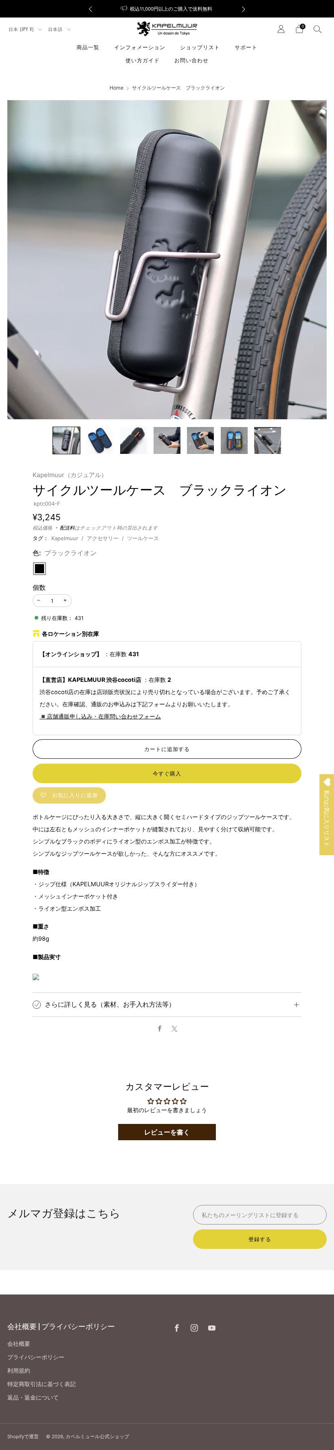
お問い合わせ (191, 60)
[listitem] (167, 9)
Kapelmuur (64, 538)
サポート (246, 47)
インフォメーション (139, 47)
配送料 (67, 528)
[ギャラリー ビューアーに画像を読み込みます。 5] (200, 440)
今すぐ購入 (167, 773)
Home (116, 88)
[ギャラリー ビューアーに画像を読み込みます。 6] (234, 440)
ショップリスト (200, 47)
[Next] (243, 8)
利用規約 (18, 1370)
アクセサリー (103, 538)
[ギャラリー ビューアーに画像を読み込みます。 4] (167, 440)
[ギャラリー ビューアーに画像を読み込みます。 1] (66, 440)
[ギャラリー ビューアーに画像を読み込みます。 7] (267, 440)
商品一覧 (88, 47)
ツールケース (143, 538)
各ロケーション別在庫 (70, 633)
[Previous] (90, 8)
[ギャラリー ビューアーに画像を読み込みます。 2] (100, 440)
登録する (259, 1239)
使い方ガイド (142, 60)
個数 (39, 587)
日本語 (56, 29)
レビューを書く (167, 1132)
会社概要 (18, 1343)
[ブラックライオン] (39, 568)
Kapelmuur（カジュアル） (70, 475)
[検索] (318, 29)
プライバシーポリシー (35, 1357)
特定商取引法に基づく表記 (41, 1383)
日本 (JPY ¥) (22, 29)
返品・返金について (33, 1397)
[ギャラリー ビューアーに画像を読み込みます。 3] (133, 440)
